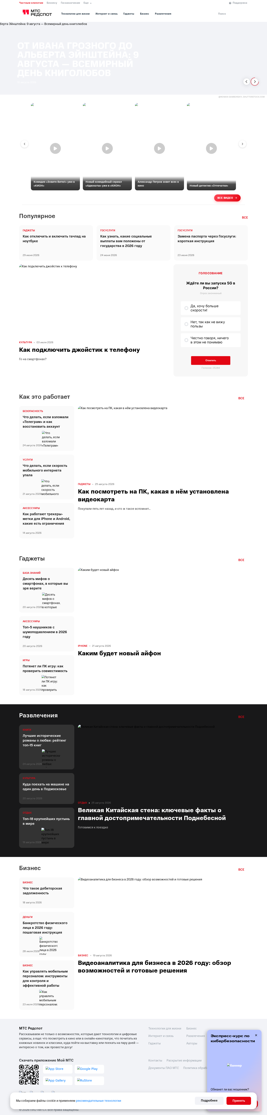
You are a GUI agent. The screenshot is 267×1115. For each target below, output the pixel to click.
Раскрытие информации (184, 1060)
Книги (27, 730)
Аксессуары (31, 508)
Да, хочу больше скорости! (205, 308)
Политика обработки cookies (204, 1068)
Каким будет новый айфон (119, 653)
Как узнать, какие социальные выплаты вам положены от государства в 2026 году (126, 241)
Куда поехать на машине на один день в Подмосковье (46, 786)
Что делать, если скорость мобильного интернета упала (45, 470)
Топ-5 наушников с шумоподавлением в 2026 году (45, 632)
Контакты (155, 1060)
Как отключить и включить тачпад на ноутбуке (54, 238)
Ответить (210, 360)
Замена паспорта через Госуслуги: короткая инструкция (207, 238)
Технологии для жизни (75, 13)
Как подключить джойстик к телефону (79, 350)
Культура (25, 342)
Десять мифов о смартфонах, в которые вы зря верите (45, 584)
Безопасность (33, 411)
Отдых (27, 813)
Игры (26, 660)
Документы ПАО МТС (163, 1068)
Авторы (191, 1043)
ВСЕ (245, 218)
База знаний (32, 573)
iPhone (83, 646)
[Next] (255, 81)
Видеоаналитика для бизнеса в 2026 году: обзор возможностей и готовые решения (154, 966)
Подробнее (209, 1100)
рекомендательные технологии (98, 1101)
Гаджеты (128, 13)
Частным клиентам (31, 3)
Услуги (28, 460)
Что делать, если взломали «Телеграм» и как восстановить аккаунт (45, 422)
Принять (238, 1101)
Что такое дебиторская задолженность (42, 891)
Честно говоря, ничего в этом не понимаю (210, 340)
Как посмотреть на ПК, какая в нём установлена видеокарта (153, 495)
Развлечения (163, 13)
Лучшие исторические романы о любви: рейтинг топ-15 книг (44, 740)
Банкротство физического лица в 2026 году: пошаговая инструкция (45, 928)
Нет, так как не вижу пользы (208, 324)
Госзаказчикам (70, 3)
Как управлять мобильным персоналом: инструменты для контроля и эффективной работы (45, 978)
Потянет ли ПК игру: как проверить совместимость (45, 668)
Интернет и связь (107, 13)
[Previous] (246, 81)
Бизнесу (52, 3)
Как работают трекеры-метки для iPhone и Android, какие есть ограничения (46, 519)
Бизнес (144, 13)
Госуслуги (107, 230)
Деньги (28, 917)
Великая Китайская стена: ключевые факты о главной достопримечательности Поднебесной (152, 814)
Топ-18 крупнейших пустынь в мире (46, 821)
